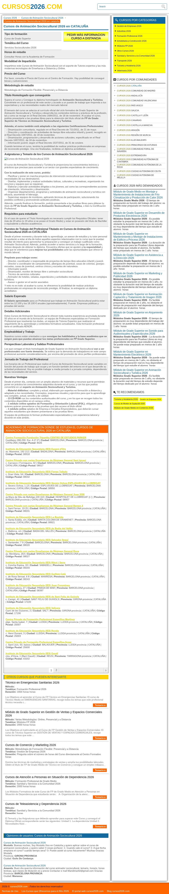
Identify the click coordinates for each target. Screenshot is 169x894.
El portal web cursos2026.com (88, 891)
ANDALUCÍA (130, 96)
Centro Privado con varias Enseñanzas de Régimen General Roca (42, 551)
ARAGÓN (128, 130)
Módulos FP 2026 (125, 46)
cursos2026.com (19, 886)
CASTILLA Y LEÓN (132, 115)
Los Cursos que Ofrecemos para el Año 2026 (45, 891)
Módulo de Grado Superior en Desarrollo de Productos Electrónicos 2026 (139, 214)
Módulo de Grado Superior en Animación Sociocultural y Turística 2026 (137, 371)
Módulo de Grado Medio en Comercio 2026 (133, 408)
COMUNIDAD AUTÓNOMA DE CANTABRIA (137, 160)
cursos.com (32, 6)
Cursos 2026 (10, 17)
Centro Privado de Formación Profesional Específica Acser (38, 642)
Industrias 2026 (124, 31)
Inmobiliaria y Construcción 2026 (132, 41)
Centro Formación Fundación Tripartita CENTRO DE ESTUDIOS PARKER (46, 437)
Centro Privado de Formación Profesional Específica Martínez (40, 619)
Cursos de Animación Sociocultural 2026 (42, 17)
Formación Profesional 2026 (129, 36)
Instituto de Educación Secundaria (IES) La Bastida (34, 517)
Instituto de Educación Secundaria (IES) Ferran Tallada (36, 471)
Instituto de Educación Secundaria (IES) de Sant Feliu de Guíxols (42, 596)
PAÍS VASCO (130, 105)
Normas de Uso (10, 891)
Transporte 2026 (124, 61)
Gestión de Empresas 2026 (129, 26)
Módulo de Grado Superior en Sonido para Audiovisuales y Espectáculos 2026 (138, 332)
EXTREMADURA (132, 155)
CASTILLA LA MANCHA (134, 125)
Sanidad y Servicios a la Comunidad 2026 (136, 56)
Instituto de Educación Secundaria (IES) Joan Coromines (38, 585)
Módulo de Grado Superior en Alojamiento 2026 (138, 314)
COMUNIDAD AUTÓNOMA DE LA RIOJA (139, 166)
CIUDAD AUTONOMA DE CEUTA (139, 171)
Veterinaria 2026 (124, 70)
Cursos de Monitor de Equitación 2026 (129, 404)
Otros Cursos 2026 (125, 51)
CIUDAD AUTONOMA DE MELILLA (135, 176)
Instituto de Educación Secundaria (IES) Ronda (32, 630)
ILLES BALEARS (131, 140)
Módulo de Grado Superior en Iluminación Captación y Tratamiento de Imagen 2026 (137, 296)
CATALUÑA (129, 86)
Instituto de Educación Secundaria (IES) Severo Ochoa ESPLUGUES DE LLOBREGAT (53, 483)
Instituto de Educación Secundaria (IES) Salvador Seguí (37, 539)
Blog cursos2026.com (118, 891)
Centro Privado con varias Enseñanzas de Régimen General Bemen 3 (44, 505)
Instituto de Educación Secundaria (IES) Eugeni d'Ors (36, 449)
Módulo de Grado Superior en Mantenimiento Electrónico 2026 (132, 353)
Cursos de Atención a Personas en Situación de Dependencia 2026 (49, 777)
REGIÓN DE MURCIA (134, 135)
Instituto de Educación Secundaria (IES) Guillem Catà (36, 574)
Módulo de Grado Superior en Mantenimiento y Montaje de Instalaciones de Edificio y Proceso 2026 (138, 236)
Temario (99, 705)
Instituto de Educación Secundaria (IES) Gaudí (32, 653)
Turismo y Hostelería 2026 (129, 66)
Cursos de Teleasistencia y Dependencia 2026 (35, 804)
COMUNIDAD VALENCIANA (137, 100)
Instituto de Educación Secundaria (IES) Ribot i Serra (35, 562)
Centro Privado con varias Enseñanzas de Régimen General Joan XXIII (45, 494)
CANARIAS (129, 120)
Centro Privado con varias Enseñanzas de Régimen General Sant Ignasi (46, 460)
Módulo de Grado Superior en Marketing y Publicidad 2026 (137, 275)
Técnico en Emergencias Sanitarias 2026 (32, 682)
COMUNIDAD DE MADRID (136, 91)
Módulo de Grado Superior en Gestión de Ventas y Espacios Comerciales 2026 (53, 713)
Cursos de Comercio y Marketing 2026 (30, 745)
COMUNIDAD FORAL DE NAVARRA (135, 150)
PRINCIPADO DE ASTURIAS (137, 145)
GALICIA (128, 110)
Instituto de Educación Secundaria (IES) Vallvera (33, 608)
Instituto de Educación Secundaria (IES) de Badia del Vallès (39, 528)
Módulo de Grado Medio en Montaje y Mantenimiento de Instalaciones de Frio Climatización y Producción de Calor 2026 (138, 194)
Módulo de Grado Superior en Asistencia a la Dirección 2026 (138, 256)
